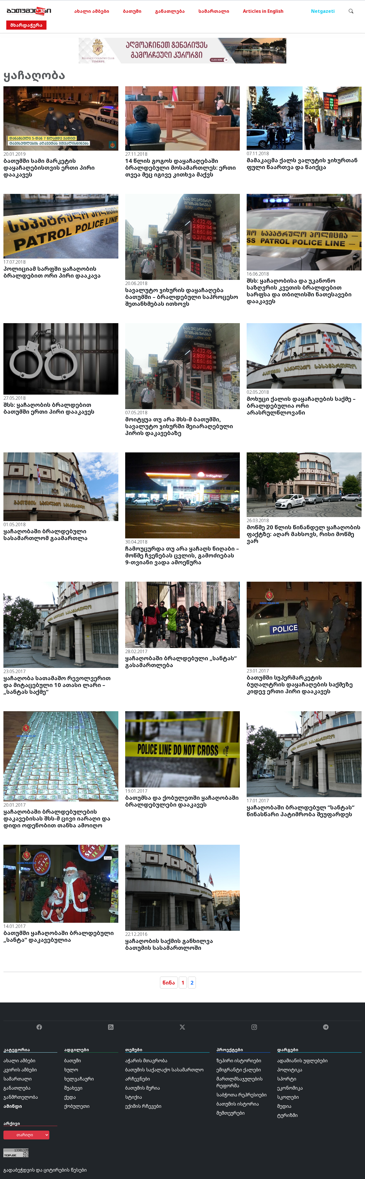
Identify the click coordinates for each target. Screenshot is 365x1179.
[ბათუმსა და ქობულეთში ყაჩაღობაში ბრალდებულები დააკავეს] (182, 749)
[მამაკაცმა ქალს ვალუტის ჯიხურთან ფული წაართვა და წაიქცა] (304, 117)
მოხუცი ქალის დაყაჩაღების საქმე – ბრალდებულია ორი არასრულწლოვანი (301, 405)
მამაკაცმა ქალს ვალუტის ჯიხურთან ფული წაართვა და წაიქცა (302, 163)
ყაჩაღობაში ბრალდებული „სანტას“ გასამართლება (181, 661)
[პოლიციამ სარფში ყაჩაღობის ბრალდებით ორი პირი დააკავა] (60, 226)
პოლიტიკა (289, 1070)
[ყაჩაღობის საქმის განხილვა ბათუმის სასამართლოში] (182, 887)
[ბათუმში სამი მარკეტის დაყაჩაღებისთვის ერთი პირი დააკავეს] (60, 118)
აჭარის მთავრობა (146, 1060)
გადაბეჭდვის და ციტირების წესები (45, 1170)
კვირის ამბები (20, 1070)
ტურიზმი (287, 1115)
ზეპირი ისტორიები (238, 1060)
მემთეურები (230, 1113)
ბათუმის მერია (142, 1088)
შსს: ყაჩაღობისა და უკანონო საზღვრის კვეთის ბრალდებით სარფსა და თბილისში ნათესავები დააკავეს (299, 291)
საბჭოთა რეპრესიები (241, 1095)
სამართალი (213, 11)
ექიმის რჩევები (143, 1106)
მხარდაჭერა (26, 25)
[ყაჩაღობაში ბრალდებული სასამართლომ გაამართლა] (60, 486)
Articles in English (263, 11)
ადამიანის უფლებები (302, 1060)
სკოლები (288, 1097)
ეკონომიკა (290, 1088)
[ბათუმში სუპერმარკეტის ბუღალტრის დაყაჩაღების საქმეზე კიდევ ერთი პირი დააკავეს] (304, 624)
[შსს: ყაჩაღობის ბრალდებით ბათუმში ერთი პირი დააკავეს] (60, 358)
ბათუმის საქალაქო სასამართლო (164, 1070)
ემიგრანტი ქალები (238, 1070)
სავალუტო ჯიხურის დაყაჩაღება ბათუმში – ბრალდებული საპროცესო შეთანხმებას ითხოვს (181, 296)
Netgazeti (323, 11)
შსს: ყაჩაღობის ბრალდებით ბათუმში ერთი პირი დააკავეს (48, 408)
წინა (169, 982)
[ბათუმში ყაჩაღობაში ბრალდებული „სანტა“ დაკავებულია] (60, 883)
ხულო (71, 1070)
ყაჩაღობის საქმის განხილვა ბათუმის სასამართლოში (169, 944)
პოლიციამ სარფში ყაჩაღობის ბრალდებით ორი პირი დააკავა (52, 272)
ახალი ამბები (91, 11)
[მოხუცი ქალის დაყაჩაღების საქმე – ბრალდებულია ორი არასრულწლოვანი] (304, 355)
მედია (284, 1106)
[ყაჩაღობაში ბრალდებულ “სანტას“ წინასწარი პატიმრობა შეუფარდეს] (304, 754)
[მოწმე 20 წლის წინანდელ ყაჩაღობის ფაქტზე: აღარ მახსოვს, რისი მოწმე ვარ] (304, 484)
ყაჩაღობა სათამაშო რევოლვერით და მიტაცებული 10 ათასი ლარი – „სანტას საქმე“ (57, 685)
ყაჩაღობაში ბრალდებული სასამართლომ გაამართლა (45, 534)
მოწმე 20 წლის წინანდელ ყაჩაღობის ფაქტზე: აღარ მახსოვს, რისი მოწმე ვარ (303, 534)
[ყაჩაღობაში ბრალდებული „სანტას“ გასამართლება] (182, 614)
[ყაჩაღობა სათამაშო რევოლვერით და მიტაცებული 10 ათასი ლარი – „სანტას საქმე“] (60, 624)
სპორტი (286, 1079)
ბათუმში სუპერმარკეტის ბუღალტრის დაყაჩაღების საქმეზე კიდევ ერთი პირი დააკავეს (300, 684)
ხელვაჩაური (79, 1079)
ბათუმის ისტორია (237, 1104)
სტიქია (133, 1097)
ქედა (70, 1097)
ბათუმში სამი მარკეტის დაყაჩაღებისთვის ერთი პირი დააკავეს (49, 167)
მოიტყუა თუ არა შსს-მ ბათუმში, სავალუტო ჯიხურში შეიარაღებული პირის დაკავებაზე (179, 426)
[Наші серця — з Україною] (29, 11)
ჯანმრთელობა (20, 1097)
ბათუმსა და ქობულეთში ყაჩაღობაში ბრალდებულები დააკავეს (182, 801)
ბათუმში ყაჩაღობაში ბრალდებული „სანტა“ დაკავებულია (58, 936)
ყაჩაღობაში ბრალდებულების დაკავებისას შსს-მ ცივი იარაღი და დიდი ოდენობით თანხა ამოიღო (56, 818)
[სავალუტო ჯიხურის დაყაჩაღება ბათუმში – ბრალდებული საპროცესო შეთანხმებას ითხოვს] (182, 236)
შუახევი (73, 1088)
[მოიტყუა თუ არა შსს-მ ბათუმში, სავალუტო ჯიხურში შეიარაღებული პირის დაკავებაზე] (182, 366)
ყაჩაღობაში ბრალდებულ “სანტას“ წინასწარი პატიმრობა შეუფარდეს (300, 810)
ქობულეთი (77, 1106)
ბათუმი (132, 11)
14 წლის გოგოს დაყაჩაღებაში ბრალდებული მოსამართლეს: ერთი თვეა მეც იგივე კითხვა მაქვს (180, 167)
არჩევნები (137, 1079)
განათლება (170, 11)
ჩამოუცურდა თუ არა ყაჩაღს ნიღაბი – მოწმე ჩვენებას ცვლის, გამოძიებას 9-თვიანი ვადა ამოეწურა (182, 555)
